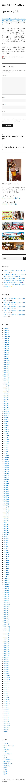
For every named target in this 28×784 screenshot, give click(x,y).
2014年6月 (6, 494)
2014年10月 (7, 486)
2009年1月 (6, 625)
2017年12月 (6, 433)
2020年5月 (6, 375)
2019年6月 (6, 397)
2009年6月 (7, 615)
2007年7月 (6, 661)
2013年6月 (6, 518)
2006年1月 (6, 697)
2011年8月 (6, 562)
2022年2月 (6, 340)
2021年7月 (6, 348)
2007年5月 (6, 665)
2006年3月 (6, 693)
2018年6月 (6, 421)
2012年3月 (6, 548)
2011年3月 (6, 572)
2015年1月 (6, 479)
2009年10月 (7, 606)
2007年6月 (6, 663)
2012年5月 (6, 544)
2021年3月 (6, 356)
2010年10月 (7, 582)
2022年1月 (6, 342)
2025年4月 (6, 330)
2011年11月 (6, 556)
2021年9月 (6, 346)
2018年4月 (6, 425)
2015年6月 (6, 469)
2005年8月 (6, 707)
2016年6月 (6, 465)
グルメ (5, 747)
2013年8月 (6, 514)
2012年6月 (6, 542)
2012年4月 (6, 546)
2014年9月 (6, 488)
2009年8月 (7, 611)
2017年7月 (6, 443)
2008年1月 (6, 649)
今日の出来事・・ (8, 760)
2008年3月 (6, 645)
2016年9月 (6, 461)
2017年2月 (6, 453)
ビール (5, 758)
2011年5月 (6, 568)
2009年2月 (6, 623)
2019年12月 (7, 385)
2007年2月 (6, 671)
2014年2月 (6, 502)
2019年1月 (6, 407)
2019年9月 (6, 391)
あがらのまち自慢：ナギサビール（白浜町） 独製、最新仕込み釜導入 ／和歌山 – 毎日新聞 (14, 21)
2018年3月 (6, 427)
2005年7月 (6, 709)
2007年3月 (6, 669)
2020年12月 (7, 361)
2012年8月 (6, 538)
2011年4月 (6, 570)
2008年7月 (6, 637)
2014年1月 (6, 504)
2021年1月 (6, 358)
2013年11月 (6, 508)
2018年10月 (7, 413)
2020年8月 (6, 369)
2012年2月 (6, 550)
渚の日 (5, 772)
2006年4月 (7, 691)
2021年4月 (6, 354)
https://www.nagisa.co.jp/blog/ (11, 198)
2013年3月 (6, 524)
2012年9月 (6, 536)
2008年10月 (7, 631)
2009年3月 (6, 621)
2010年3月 (6, 596)
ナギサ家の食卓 (8, 753)
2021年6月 (6, 350)
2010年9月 (6, 584)
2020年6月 (6, 373)
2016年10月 (7, 459)
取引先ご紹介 (7, 766)
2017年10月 (7, 437)
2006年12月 (7, 675)
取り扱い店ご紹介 (8, 764)
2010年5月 (6, 592)
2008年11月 (7, 629)
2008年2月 (6, 647)
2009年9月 (7, 609)
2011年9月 (6, 560)
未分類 (5, 770)
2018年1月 (6, 431)
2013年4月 (6, 522)
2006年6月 (7, 687)
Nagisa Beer (7, 57)
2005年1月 (6, 721)
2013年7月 (6, 516)
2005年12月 (7, 699)
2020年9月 (6, 367)
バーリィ (6, 755)
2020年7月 (6, 371)
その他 (5, 751)
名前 (3, 97)
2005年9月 (6, 705)
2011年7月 (6, 564)
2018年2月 (6, 429)
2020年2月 (6, 381)
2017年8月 (6, 441)
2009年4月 (7, 619)
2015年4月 (6, 473)
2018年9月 (6, 415)
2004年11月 (7, 725)
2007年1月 (6, 673)
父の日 (5, 774)
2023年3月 (6, 332)
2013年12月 (7, 506)
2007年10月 (7, 655)
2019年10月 (7, 389)
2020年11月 (7, 363)
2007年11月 (7, 653)
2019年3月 (6, 403)
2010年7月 (6, 588)
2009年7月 (6, 613)
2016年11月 (6, 457)
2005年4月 (6, 715)
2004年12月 (7, 723)
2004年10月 (7, 727)
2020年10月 (7, 365)
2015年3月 (6, 475)
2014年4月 (6, 498)
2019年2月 (6, 405)
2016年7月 (6, 463)
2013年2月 (6, 526)
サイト (3, 111)
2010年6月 (6, 590)
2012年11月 (6, 532)
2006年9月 (7, 681)
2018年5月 (6, 423)
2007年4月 (6, 667)
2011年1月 (6, 576)
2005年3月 (6, 717)
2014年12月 (7, 481)
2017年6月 (6, 445)
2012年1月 (6, 552)
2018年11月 (6, 411)
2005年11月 (7, 701)
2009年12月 (7, 602)
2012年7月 (6, 540)
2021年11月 (6, 344)
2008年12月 (7, 627)
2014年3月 (6, 500)
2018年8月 (6, 417)
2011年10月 (6, 558)
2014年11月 (6, 484)
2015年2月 (6, 477)
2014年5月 (6, 496)
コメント (4, 75)
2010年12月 (7, 578)
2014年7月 (6, 492)
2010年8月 (6, 586)
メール (4, 104)
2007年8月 (6, 659)
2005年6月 (6, 711)
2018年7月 (6, 419)
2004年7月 (6, 729)
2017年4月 (6, 449)
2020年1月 (6, 383)
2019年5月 (6, 399)
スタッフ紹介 (7, 749)
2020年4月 (6, 377)
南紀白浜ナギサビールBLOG (13, 5)
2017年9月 (6, 439)
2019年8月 (6, 393)
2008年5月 (6, 641)
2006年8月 (7, 683)
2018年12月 (7, 409)
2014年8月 (6, 490)
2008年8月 (7, 635)
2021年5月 (6, 352)
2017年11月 (6, 435)
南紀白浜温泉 (7, 762)
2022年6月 (6, 338)
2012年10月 (7, 534)
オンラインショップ (9, 745)
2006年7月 (6, 685)
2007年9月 (6, 657)
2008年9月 (7, 633)
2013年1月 (6, 528)
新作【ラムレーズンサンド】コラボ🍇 (13, 282)
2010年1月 (6, 600)
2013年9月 (6, 512)
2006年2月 (6, 695)
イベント (6, 743)
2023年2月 (6, 334)
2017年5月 (6, 447)
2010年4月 (6, 594)
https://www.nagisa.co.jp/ (9, 204)
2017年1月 (6, 455)
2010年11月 (6, 580)
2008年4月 (7, 643)
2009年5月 (6, 617)
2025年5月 (6, 328)
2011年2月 (6, 574)
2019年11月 (6, 387)
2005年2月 (6, 719)
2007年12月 (7, 651)
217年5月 (6, 732)
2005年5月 (6, 713)
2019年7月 (6, 395)
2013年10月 (7, 510)
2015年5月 (6, 471)
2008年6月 (7, 639)
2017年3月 (6, 451)
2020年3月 (6, 379)
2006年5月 (6, 689)
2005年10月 (7, 703)
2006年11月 (7, 677)
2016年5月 (6, 467)
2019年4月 (6, 401)
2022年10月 (7, 336)
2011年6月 (6, 566)
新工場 (5, 768)
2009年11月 (7, 604)
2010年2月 (6, 598)
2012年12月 (7, 530)
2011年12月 (6, 554)
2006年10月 (7, 679)
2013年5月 (6, 520)
